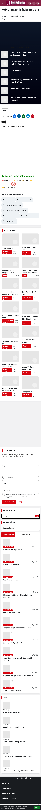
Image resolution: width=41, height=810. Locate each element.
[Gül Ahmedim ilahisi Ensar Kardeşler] (10, 386)
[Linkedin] (30, 778)
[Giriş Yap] (34, 3)
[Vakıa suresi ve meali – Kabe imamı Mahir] (30, 267)
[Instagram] (22, 778)
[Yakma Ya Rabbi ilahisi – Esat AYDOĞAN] (30, 363)
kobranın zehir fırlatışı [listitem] (29, 216)
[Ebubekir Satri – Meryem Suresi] (10, 267)
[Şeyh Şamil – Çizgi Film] (30, 289)
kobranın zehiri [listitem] (9, 221)
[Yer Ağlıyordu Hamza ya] (10, 337)
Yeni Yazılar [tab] (26, 535)
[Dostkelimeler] (16, 3)
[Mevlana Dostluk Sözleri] (20, 685)
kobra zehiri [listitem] (8, 200)
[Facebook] (13, 778)
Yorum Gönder (9, 502)
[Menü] (3, 3)
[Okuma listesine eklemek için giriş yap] (10, 122)
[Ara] (30, 3)
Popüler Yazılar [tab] (8, 535)
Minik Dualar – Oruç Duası (20, 89)
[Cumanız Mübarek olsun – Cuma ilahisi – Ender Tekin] (10, 289)
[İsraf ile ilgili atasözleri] (20, 607)
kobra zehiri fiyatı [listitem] (24, 200)
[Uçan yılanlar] (30, 386)
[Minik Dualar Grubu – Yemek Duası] (10, 363)
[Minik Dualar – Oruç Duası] (30, 244)
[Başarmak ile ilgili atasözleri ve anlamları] (20, 670)
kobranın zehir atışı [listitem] (10, 216)
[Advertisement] (20, 424)
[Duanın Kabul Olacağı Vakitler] (20, 737)
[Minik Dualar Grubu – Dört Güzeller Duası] (30, 313)
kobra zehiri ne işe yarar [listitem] (12, 205)
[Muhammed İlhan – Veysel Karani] (30, 337)
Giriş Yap (22, 502)
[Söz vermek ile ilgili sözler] (20, 544)
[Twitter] (17, 778)
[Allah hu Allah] (10, 244)
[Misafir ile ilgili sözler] (20, 559)
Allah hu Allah (15, 71)
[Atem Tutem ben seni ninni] (10, 313)
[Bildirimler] (38, 3)
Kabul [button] (36, 807)
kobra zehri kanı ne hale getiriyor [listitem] (14, 210)
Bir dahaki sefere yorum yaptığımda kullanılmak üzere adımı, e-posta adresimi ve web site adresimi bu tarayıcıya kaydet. (22, 496)
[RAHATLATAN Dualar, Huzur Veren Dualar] (20, 766)
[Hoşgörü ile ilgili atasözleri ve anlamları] (20, 622)
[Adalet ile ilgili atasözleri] (20, 575)
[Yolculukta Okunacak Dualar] (20, 722)
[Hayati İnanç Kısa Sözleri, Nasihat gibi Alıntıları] (20, 654)
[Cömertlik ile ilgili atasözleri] (20, 638)
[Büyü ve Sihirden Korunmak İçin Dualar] (20, 751)
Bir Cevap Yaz (9, 450)
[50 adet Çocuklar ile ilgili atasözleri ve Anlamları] (20, 591)
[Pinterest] (26, 778)
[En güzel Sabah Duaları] (20, 708)
